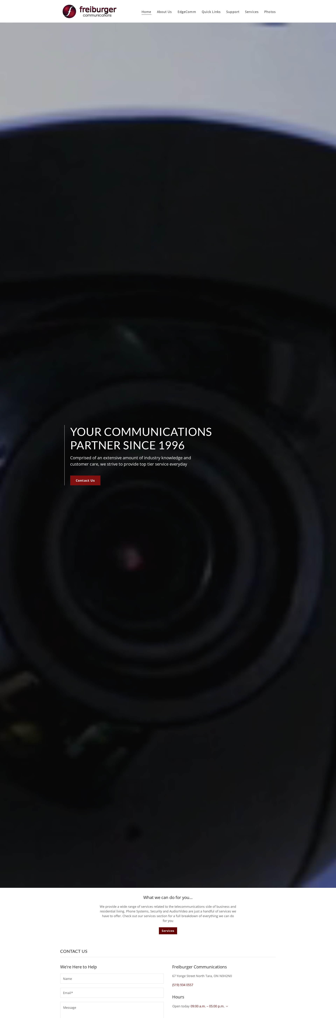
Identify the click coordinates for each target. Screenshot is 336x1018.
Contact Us (85, 480)
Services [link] (252, 12)
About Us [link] (164, 12)
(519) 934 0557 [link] (182, 985)
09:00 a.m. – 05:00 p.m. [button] (208, 1006)
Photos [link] (270, 12)
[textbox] (112, 979)
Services (168, 931)
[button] (226, 1006)
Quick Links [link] (211, 12)
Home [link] (146, 12)
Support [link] (232, 12)
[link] (89, 11)
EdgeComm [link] (187, 12)
